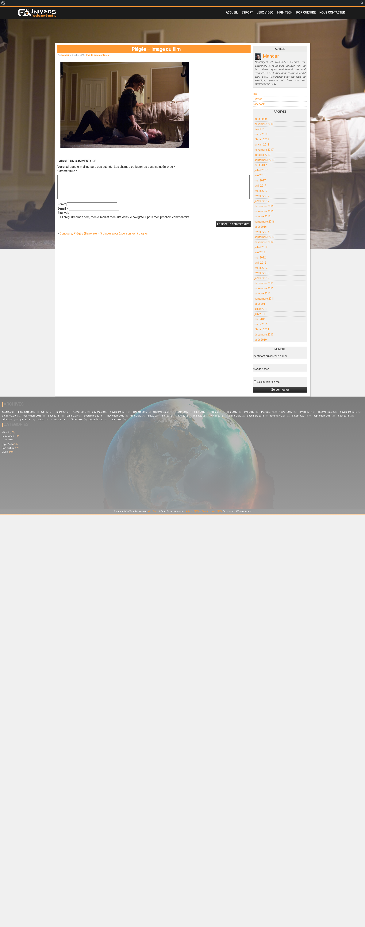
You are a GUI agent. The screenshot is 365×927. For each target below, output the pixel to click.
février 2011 (262, 329)
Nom (61, 204)
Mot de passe (261, 368)
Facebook (259, 104)
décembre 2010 (264, 334)
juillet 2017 (261, 170)
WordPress (153, 511)
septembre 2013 (265, 237)
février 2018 (262, 139)
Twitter (257, 98)
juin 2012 (260, 252)
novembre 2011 (264, 288)
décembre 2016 (264, 206)
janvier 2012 (262, 278)
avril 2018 (260, 129)
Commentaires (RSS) (212, 511)
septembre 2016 (265, 221)
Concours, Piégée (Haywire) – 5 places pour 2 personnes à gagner (104, 233)
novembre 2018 (264, 124)
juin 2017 (260, 175)
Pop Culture (306, 12)
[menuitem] (3, 3)
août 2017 (261, 165)
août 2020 (261, 118)
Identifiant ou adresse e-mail (270, 356)
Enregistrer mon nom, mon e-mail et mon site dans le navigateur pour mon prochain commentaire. (126, 217)
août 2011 (261, 303)
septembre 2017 (265, 159)
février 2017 (262, 195)
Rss (255, 93)
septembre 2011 (265, 298)
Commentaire (67, 171)
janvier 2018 (262, 144)
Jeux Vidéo (265, 12)
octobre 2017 (263, 154)
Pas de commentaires (97, 55)
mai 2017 (260, 180)
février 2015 (262, 231)
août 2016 (261, 226)
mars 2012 (261, 267)
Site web (63, 213)
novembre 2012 (264, 242)
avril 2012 (260, 262)
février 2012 (262, 272)
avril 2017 (260, 185)
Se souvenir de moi (268, 381)
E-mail (62, 208)
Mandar (65, 55)
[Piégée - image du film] (124, 147)
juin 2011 (260, 314)
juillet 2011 (261, 308)
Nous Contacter (332, 12)
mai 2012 (260, 257)
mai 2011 (260, 319)
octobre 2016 (263, 216)
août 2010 (261, 339)
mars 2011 (261, 324)
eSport (247, 12)
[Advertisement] (92, 480)
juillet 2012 (261, 247)
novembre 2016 (264, 211)
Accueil (232, 12)
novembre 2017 (264, 149)
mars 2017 (261, 190)
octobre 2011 (263, 293)
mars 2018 (261, 134)
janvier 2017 (262, 201)
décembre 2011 (264, 283)
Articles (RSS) (192, 511)
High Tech (284, 12)
